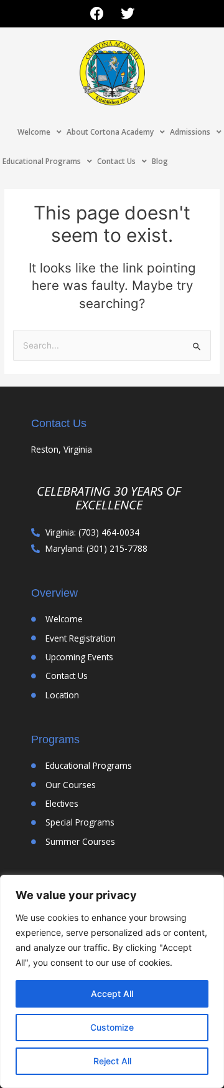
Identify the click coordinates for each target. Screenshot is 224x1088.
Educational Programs (41, 161)
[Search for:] (112, 345)
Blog (160, 161)
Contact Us (116, 161)
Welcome (33, 132)
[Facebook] (97, 13)
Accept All (112, 993)
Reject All (112, 1061)
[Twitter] (127, 13)
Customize (112, 1027)
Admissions (190, 132)
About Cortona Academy (110, 132)
